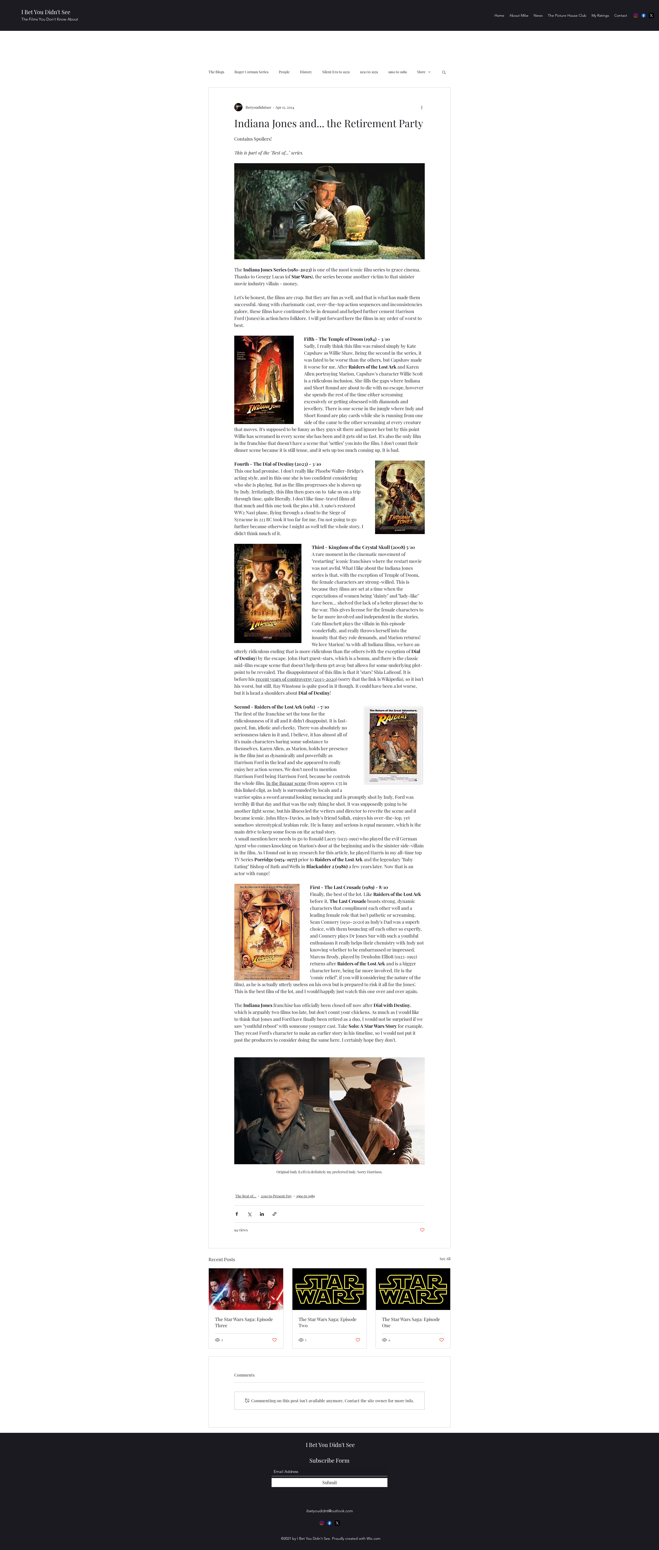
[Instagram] (635, 15)
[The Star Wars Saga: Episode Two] (329, 1289)
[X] (651, 15)
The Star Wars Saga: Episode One (411, 1322)
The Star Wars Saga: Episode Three (244, 1322)
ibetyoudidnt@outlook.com (329, 1510)
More (421, 71)
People (284, 71)
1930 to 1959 (369, 71)
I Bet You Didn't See (45, 12)
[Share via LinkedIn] (261, 1214)
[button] (443, 72)
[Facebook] (643, 15)
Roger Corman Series (251, 71)
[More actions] (422, 107)
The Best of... (245, 1196)
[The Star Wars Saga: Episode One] (413, 1289)
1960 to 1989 (397, 71)
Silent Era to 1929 (336, 71)
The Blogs (216, 71)
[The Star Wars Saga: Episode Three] (246, 1289)
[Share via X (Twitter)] (249, 1214)
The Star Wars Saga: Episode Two (328, 1322)
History (306, 71)
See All (445, 1258)
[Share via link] (274, 1214)
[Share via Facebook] (236, 1214)
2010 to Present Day (276, 1196)
